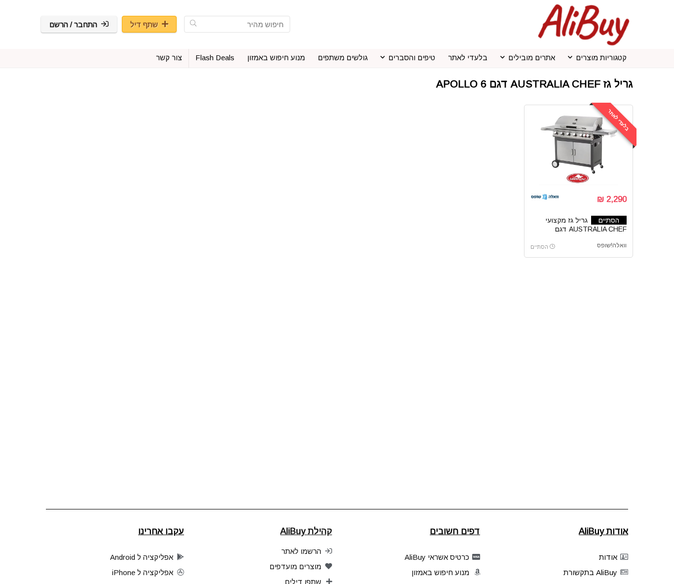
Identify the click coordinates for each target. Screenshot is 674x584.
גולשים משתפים (343, 57)
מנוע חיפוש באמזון (276, 57)
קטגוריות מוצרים (601, 57)
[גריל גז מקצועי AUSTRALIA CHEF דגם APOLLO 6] (578, 148)
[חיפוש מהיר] (193, 24)
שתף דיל (144, 24)
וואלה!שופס (612, 245)
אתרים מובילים (531, 57)
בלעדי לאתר (467, 57)
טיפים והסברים (411, 57)
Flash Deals (214, 57)
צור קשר (169, 57)
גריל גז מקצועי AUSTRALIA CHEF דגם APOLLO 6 (586, 229)
